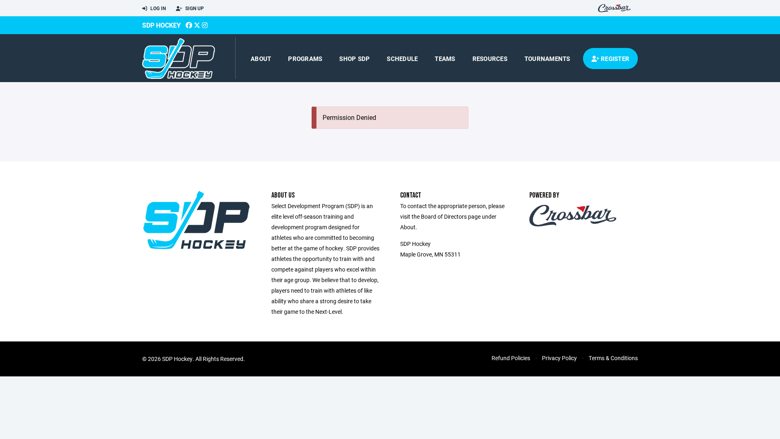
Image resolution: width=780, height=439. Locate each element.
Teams (445, 58)
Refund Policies (511, 358)
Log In (157, 8)
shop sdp (354, 58)
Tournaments (547, 58)
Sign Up (194, 8)
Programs (305, 58)
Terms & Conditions (613, 358)
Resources (489, 58)
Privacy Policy (559, 358)
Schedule (402, 58)
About (261, 58)
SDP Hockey (161, 25)
